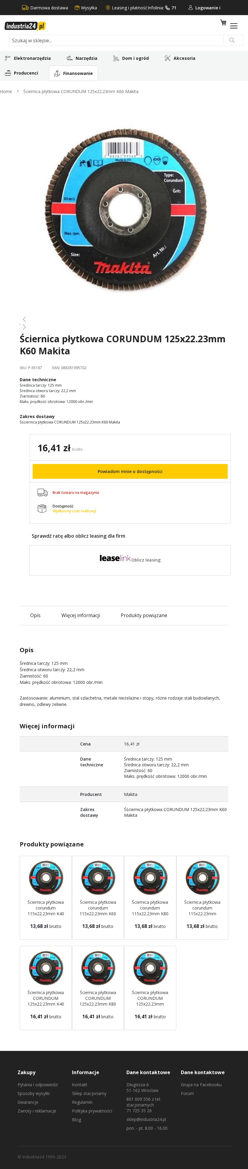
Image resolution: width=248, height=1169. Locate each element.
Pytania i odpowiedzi (38, 1084)
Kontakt (79, 1084)
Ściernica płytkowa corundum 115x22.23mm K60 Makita (98, 910)
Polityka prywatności (92, 1111)
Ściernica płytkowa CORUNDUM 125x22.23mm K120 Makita (150, 1001)
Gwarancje (28, 1102)
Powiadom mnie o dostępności (130, 471)
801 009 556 (138, 1099)
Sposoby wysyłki (34, 1093)
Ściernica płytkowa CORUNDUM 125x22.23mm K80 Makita (98, 1001)
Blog (76, 1119)
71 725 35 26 (139, 1110)
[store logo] (25, 26)
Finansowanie (78, 73)
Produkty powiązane (144, 615)
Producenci (26, 73)
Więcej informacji (80, 615)
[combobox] (126, 40)
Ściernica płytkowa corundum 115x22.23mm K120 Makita (202, 910)
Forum (187, 1093)
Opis (35, 615)
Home (6, 91)
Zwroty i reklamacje (37, 1111)
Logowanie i (207, 8)
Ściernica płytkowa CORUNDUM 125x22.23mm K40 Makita (46, 1001)
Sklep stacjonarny (89, 1093)
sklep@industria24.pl (146, 1119)
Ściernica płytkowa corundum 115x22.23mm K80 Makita (150, 910)
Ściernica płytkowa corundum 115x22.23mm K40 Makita (46, 910)
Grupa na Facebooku (201, 1084)
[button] (124, 319)
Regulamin (82, 1102)
